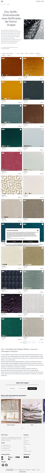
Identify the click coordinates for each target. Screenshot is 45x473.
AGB (16, 469)
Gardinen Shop (26, 437)
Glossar (25, 447)
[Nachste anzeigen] (42, 412)
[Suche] (36, 1)
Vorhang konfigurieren (11, 70)
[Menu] (43, 1)
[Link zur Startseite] (18, 1)
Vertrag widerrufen (9, 469)
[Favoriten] (40, 1)
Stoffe (5, 4)
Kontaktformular (12, 388)
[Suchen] (43, 55)
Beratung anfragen (32, 388)
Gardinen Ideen (26, 440)
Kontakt (25, 449)
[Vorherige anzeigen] (2, 412)
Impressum (34, 469)
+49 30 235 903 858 (22, 388)
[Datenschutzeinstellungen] (2, 472)
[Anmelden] (38, 1)
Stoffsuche (25, 442)
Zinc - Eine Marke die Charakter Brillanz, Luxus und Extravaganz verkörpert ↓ (9, 48)
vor (42, 342)
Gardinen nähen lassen (27, 451)
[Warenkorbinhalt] (41, 1)
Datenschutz (28, 469)
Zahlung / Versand (27, 444)
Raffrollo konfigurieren (33, 70)
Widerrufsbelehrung (21, 469)
